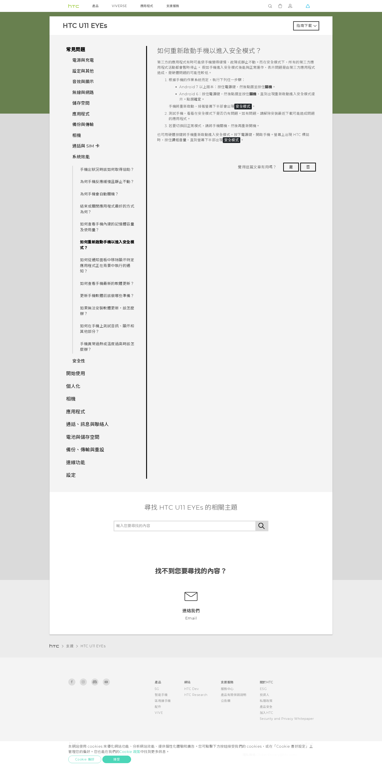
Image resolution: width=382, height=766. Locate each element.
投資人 (264, 695)
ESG (263, 689)
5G (157, 689)
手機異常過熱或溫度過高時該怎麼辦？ (107, 347)
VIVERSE (119, 6)
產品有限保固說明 (233, 695)
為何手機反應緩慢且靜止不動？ (107, 181)
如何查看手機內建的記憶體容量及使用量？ (107, 227)
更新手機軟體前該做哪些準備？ (107, 295)
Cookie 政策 (129, 752)
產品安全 (266, 707)
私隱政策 (266, 701)
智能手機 (161, 695)
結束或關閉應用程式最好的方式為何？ (107, 209)
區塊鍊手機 (163, 701)
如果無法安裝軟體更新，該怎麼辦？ (107, 311)
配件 (158, 707)
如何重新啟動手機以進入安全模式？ (107, 245)
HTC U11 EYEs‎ (92, 646)
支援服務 (172, 6)
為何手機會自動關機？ (99, 194)
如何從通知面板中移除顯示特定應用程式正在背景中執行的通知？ (107, 265)
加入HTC (266, 713)
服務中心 (227, 689)
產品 (95, 6)
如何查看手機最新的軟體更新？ (107, 283)
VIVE (159, 713)
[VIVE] (307, 6)
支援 (69, 646)
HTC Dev (191, 689)
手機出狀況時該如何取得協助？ (107, 169)
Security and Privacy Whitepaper (287, 719)
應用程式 (146, 6)
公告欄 (226, 701)
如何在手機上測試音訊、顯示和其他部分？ (107, 329)
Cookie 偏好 (84, 759)
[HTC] (73, 6)
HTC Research (196, 695)
